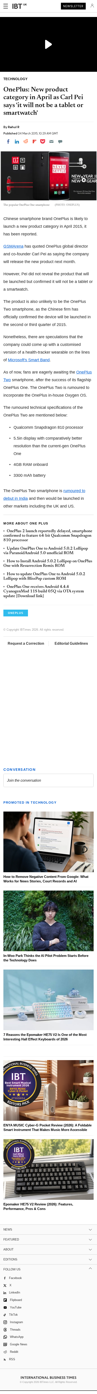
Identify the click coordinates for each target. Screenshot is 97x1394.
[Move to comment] (60, 141)
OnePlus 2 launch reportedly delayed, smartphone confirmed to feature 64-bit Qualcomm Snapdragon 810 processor (47, 536)
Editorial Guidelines (71, 643)
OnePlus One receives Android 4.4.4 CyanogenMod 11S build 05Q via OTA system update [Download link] (43, 591)
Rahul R (13, 127)
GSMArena (13, 246)
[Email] (51, 141)
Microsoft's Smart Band (29, 360)
